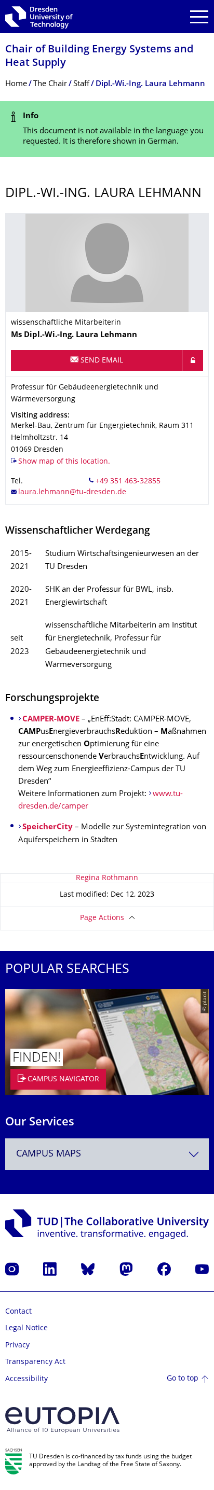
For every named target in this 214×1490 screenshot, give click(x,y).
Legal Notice (26, 1328)
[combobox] (107, 1154)
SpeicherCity (47, 827)
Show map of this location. (64, 461)
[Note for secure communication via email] (192, 360)
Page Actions (102, 918)
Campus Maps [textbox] (48, 1154)
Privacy (17, 1345)
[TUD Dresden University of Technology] (39, 16)
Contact (18, 1311)
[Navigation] (199, 16)
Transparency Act (35, 1362)
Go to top (182, 1378)
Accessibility (26, 1379)
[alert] (107, 129)
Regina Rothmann (107, 878)
